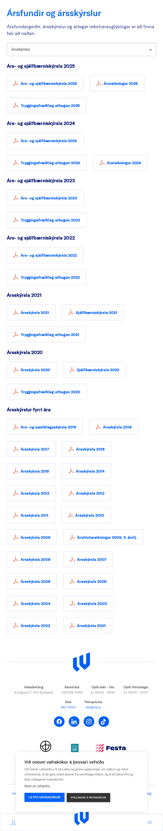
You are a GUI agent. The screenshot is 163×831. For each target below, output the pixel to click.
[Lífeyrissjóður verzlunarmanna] (81, 662)
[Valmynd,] (149, 822)
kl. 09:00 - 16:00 (103, 692)
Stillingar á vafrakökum (88, 797)
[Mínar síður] (13, 822)
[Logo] (81, 817)
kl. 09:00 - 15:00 (136, 692)
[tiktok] (103, 721)
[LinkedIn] (74, 721)
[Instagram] (89, 721)
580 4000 (68, 707)
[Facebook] (59, 721)
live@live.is (93, 707)
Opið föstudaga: (136, 687)
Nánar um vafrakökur (37, 786)
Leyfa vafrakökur (44, 797)
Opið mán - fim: (103, 687)
